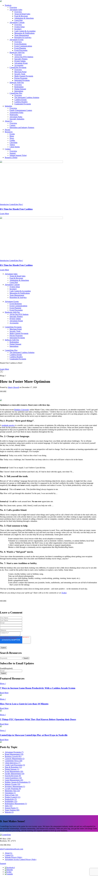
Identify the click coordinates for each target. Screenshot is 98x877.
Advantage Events (16, 40)
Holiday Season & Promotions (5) (17, 782)
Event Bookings (20, 44)
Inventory (18, 29)
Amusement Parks (16, 112)
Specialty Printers (20, 59)
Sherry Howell (13, 387)
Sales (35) (8, 806)
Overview (13, 7)
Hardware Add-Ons (17, 52)
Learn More (4, 369)
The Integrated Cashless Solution (26, 97)
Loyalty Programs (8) (13, 789)
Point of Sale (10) (11, 795)
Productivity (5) (11, 799)
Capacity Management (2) (14, 759)
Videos (12, 145)
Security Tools (19, 74)
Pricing (7, 130)
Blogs (12, 136)
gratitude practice (8, 425)
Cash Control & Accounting (24, 31)
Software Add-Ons (17, 82)
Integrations (18, 91)
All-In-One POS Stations (23, 57)
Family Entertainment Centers (21, 110)
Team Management (21, 35)
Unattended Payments (22, 104)
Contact (8, 149)
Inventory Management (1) (15, 786)
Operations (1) (10, 793)
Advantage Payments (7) (14, 752)
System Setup (19, 27)
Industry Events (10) (12, 784)
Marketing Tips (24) (12, 791)
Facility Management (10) (14, 774)
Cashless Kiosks (20, 100)
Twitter (63, 593)
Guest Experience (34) (13, 778)
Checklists (13, 142)
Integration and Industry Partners (22, 127)
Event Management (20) (14, 771)
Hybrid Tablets (20, 61)
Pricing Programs (20, 78)
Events (12, 134)
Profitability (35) (11, 801)
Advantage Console (17, 22)
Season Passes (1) (11, 808)
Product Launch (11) (12, 797)
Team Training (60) (12, 810)
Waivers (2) (9, 812)
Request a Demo (11, 157)
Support (13, 153)
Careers (12, 125)
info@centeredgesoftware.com (11, 849)
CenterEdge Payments (18, 67)
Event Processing (20, 50)
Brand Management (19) (14, 754)
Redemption (19, 87)
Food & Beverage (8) (13, 776)
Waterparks (14, 115)
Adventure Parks (16, 117)
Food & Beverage (21, 16)
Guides (12, 140)
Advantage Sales (16, 10)
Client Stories (15, 147)
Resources (9, 132)
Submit (3, 673)
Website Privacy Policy (13, 857)
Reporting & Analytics (22, 37)
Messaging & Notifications (24, 33)
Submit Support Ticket (18, 155)
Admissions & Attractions (24, 18)
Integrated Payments (22, 80)
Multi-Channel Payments (23, 76)
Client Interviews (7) (12, 763)
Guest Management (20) (14, 780)
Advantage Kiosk (21, 63)
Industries (8, 106)
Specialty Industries (17, 119)
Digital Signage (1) (12, 769)
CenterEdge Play (16, 93)
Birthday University (21, 410)
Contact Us (9, 855)
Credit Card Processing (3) (15, 765)
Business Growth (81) (13, 756)
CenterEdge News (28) (13, 761)
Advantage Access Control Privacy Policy (20, 859)
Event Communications (23, 46)
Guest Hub (18, 20)
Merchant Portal (20, 72)
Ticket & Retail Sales (22, 14)
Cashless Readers (20, 102)
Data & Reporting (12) (13, 767)
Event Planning (20, 48)
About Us (8, 121)
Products (8, 5)
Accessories (18, 65)
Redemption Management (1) (16, 804)
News (12, 138)
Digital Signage (20, 89)
